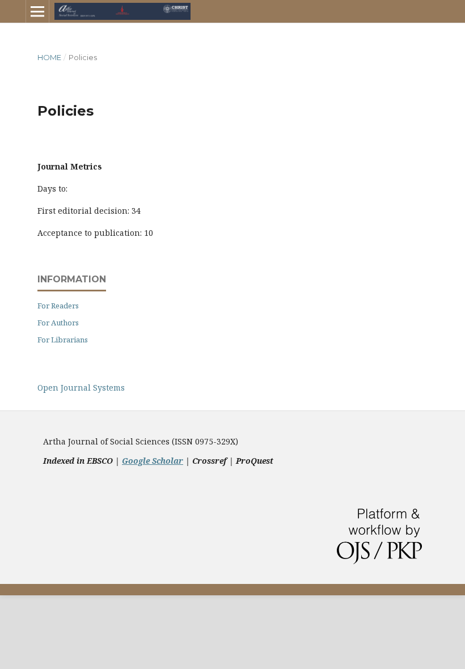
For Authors (58, 322)
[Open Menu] (37, 11)
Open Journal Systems (81, 387)
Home (49, 57)
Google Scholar (152, 460)
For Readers (58, 305)
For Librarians (62, 339)
